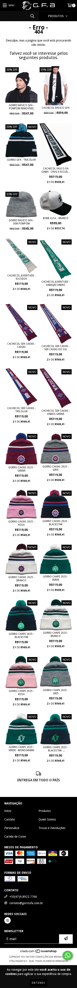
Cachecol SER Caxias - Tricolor (21, 410)
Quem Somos (47, 819)
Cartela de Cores (15, 836)
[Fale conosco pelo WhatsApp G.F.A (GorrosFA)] (67, 955)
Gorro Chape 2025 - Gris (55, 692)
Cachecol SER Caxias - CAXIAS (21, 345)
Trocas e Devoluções (51, 828)
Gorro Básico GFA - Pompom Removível (21, 107)
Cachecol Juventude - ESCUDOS (21, 277)
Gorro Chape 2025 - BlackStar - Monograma (55, 749)
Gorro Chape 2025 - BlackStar (21, 635)
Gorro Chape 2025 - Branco (55, 634)
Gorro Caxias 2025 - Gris (56, 468)
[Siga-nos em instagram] (7, 920)
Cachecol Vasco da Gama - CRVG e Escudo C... (55, 170)
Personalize (11, 828)
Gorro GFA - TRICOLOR (21, 159)
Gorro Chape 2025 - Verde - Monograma (21, 749)
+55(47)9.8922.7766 (23, 896)
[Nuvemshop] (38, 952)
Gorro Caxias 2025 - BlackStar (56, 523)
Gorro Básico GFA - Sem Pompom (21, 222)
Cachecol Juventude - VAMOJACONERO (55, 283)
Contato (9, 819)
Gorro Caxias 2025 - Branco (21, 579)
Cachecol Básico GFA (56, 107)
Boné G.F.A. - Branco (55, 218)
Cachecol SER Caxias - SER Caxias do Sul (55, 348)
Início (7, 811)
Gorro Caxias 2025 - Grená (21, 469)
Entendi (38, 982)
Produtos (44, 811)
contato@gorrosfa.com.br (26, 903)
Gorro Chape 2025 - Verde (55, 578)
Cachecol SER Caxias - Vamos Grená (55, 412)
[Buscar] (32, 16)
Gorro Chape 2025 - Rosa (21, 693)
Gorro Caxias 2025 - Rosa (21, 523)
